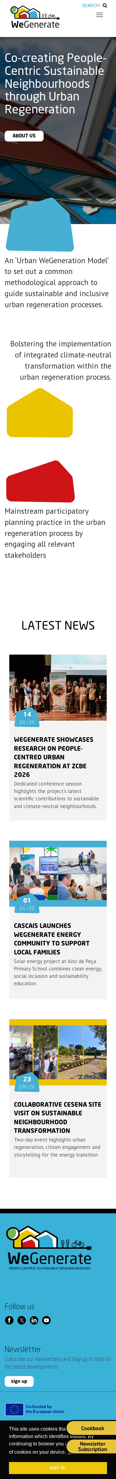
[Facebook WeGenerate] (11, 1320)
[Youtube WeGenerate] (48, 1320)
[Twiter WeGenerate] (23, 1320)
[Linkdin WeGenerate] (35, 1320)
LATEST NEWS (58, 626)
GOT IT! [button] (58, 1467)
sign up (19, 1381)
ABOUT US (24, 136)
